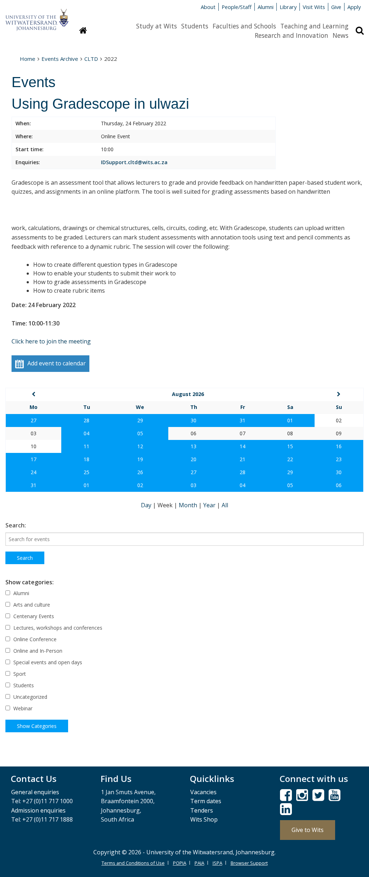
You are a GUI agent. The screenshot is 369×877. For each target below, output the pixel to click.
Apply (354, 6)
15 (290, 446)
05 (140, 433)
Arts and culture (31, 604)
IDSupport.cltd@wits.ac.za (134, 162)
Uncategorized (29, 696)
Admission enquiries (38, 810)
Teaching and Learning (314, 26)
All (225, 505)
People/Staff (237, 6)
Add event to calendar (56, 363)
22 (290, 459)
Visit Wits (314, 6)
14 (242, 446)
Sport (19, 673)
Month (189, 505)
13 (193, 446)
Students (194, 26)
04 (86, 433)
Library (288, 6)
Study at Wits (156, 26)
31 (242, 420)
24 (33, 472)
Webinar (22, 708)
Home (27, 58)
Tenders (201, 810)
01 (290, 420)
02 (140, 485)
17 (33, 459)
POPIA (179, 863)
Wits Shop (204, 819)
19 (140, 459)
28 (86, 420)
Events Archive (59, 58)
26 (140, 472)
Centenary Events (33, 616)
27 (33, 420)
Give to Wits (308, 830)
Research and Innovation (291, 35)
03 (193, 485)
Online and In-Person (37, 650)
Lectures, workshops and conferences (57, 627)
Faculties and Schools (244, 26)
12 (140, 446)
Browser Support (249, 863)
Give (336, 6)
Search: (15, 525)
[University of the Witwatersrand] (36, 16)
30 (193, 420)
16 (339, 446)
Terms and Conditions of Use (133, 863)
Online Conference (34, 639)
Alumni (266, 6)
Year (210, 505)
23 (339, 459)
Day (147, 505)
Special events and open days (47, 662)
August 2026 (188, 394)
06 (339, 485)
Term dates (205, 801)
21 (242, 459)
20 (193, 459)
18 (86, 459)
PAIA (199, 863)
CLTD (91, 58)
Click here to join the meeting (51, 341)
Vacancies (203, 792)
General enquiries (35, 792)
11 (86, 446)
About (208, 6)
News (340, 35)
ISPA (217, 863)
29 (140, 420)
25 (86, 472)
